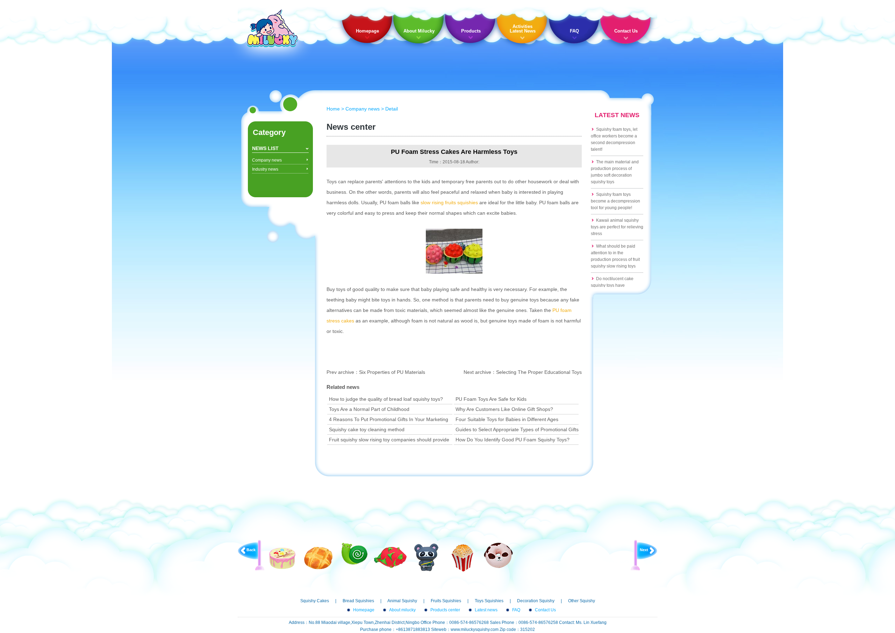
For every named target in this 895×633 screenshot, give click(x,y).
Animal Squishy (402, 600)
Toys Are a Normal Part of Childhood (369, 409)
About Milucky (419, 31)
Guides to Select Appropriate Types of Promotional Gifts (517, 429)
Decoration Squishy (535, 600)
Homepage (367, 31)
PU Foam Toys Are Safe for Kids (491, 399)
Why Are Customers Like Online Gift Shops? (504, 409)
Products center (445, 609)
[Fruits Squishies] (390, 571)
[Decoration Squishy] (462, 571)
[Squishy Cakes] (282, 571)
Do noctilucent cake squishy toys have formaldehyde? (612, 285)
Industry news (265, 169)
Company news (267, 160)
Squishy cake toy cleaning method (366, 429)
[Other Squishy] (498, 566)
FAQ (574, 31)
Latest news (486, 609)
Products (471, 31)
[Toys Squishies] (426, 571)
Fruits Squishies (446, 600)
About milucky (402, 609)
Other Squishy (581, 600)
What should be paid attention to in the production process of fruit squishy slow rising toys (615, 256)
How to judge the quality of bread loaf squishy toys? (386, 399)
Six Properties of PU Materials (392, 372)
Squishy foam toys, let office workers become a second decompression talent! (614, 139)
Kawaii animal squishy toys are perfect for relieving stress (617, 227)
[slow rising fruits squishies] (454, 272)
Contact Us (626, 31)
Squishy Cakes (314, 600)
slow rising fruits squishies (449, 202)
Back (251, 550)
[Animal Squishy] (354, 563)
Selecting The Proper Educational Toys (539, 372)
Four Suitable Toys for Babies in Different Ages (507, 419)
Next (644, 550)
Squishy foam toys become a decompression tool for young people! (615, 201)
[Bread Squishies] (318, 571)
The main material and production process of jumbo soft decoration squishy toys (615, 171)
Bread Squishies (358, 600)
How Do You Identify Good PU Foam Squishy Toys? (513, 439)
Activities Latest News (523, 29)
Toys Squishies (489, 600)
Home (333, 109)
